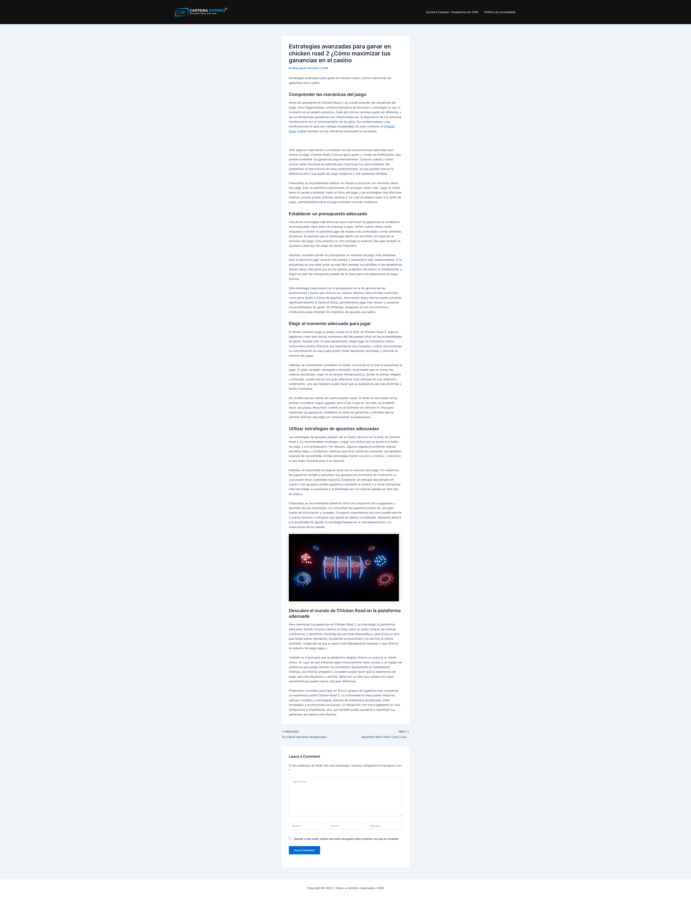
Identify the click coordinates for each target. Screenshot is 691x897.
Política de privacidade (499, 12)
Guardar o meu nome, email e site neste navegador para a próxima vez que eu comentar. (346, 838)
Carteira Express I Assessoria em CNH (452, 12)
